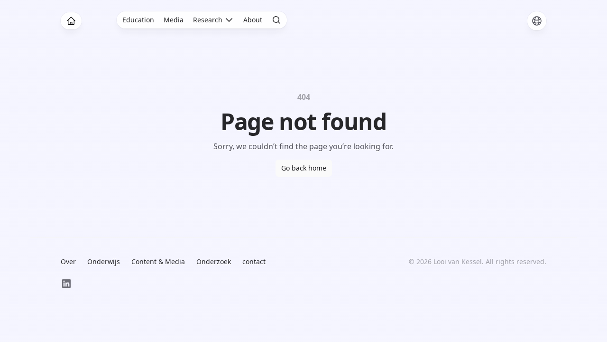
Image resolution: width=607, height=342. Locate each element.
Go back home (303, 167)
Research (207, 19)
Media (174, 19)
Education (138, 19)
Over (68, 261)
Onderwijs (103, 261)
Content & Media (158, 261)
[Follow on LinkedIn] (66, 283)
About (252, 19)
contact (254, 261)
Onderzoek (213, 261)
